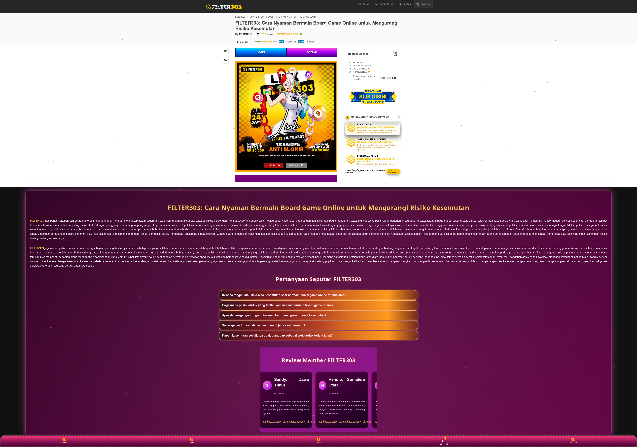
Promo (64, 442)
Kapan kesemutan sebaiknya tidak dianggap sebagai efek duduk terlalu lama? (277, 335)
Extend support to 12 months (375, 78)
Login (191, 442)
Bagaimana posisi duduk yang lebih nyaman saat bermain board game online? (277, 305)
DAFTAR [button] (293, 165)
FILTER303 (240, 16)
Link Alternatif (443, 442)
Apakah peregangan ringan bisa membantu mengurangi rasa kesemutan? (274, 315)
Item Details (242, 41)
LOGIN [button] (271, 165)
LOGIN (261, 52)
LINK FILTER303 (257, 16)
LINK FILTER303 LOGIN (305, 16)
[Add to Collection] (225, 60)
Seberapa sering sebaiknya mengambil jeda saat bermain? (263, 325)
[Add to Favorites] (225, 51)
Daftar (318, 442)
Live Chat (572, 442)
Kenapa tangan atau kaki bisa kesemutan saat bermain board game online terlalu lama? (284, 295)
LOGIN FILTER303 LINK (279, 16)
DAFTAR (312, 52)
